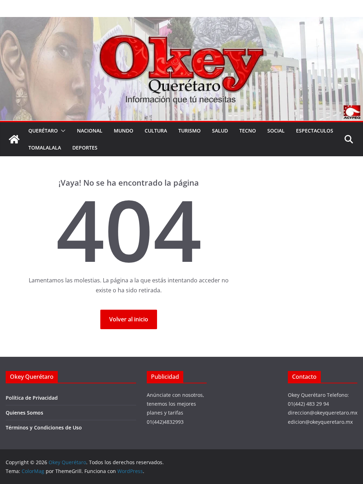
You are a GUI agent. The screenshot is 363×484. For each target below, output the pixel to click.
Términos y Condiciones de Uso (44, 427)
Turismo (189, 130)
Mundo (123, 130)
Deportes (84, 147)
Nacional (89, 130)
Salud (220, 130)
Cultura (156, 130)
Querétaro (43, 130)
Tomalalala (44, 147)
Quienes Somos (24, 412)
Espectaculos (314, 130)
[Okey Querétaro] (181, 22)
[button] (62, 131)
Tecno (247, 130)
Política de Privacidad (32, 397)
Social (276, 130)
